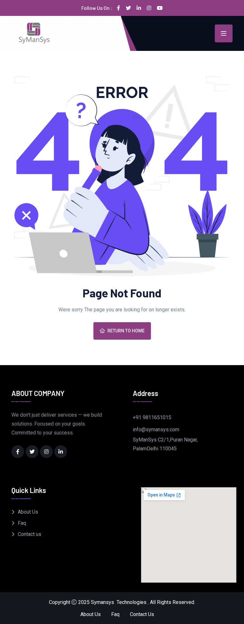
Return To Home (126, 330)
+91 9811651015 (152, 417)
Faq (22, 523)
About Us (28, 512)
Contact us (29, 534)
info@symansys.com (156, 429)
